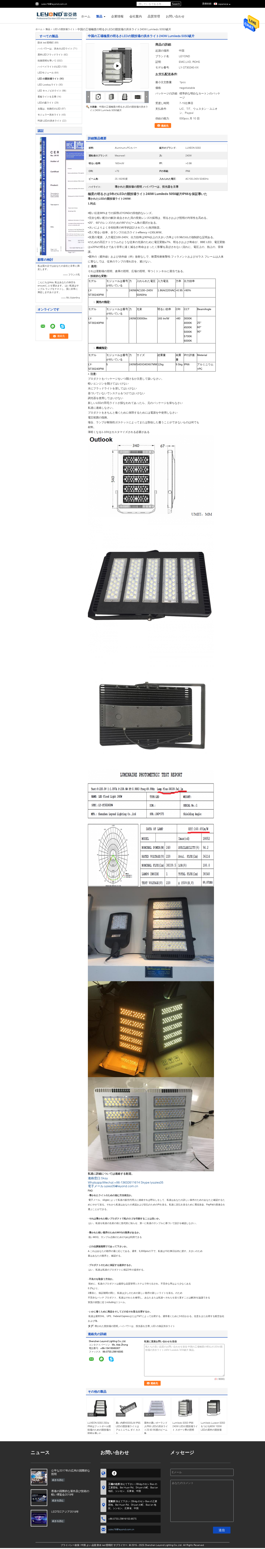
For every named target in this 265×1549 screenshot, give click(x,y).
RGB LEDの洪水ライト (49, 120)
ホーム (85, 16)
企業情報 (117, 16)
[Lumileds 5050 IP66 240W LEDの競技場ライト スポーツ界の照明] (185, 1408)
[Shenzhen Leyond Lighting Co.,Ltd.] (56, 15)
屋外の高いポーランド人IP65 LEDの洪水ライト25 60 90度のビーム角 (156, 1428)
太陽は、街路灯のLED (49, 108)
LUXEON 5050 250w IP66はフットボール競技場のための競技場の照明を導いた (99, 1428)
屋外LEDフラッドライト (50, 54)
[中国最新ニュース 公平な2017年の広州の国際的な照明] (39, 1477)
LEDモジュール (46, 72)
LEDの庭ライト (46, 102)
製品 (99, 16)
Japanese (223, 4)
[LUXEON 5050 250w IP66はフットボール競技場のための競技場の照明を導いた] (100, 1408)
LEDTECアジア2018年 (65, 1511)
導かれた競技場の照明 (106, 1326)
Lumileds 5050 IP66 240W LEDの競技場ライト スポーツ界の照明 (185, 1426)
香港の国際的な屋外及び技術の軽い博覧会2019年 (70, 1492)
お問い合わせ (175, 16)
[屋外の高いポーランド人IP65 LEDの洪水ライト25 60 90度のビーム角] (156, 1408)
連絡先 (165, 125)
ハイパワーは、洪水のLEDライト (55, 48)
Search (176, 4)
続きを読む (58, 1479)
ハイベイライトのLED (49, 66)
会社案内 (135, 16)
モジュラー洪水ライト (49, 114)
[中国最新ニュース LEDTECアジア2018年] (39, 1518)
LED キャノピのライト (49, 90)
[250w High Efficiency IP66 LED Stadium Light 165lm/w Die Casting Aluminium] (117, 65)
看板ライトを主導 (47, 96)
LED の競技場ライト (64, 29)
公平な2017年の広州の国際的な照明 (70, 1472)
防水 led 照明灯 (46, 42)
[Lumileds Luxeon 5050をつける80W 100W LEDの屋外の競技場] (213, 1408)
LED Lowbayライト (48, 84)
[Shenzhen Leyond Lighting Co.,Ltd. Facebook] (114, 1473)
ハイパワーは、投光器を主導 (135, 1326)
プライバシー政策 (70, 1545)
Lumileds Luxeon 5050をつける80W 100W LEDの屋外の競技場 (213, 1426)
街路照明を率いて (47, 60)
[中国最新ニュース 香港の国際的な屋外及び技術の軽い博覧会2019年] (39, 1497)
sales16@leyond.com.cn (54, 4)
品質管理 (154, 16)
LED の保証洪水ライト (163, 1326)
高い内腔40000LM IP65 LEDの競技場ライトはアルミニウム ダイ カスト (128, 1428)
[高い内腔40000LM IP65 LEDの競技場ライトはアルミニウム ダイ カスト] (128, 1408)
